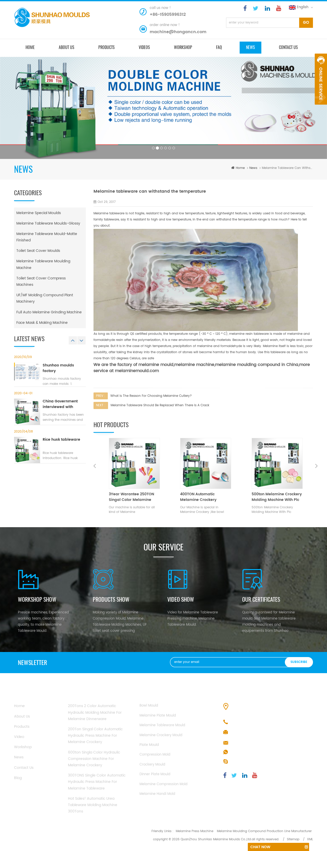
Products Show (111, 599)
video (19, 737)
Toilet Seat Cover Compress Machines (41, 281)
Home (19, 706)
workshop (23, 747)
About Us (22, 716)
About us (66, 47)
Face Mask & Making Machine (42, 323)
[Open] (321, 79)
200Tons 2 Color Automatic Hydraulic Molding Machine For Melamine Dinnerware (95, 712)
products (106, 47)
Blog (18, 778)
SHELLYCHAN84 (243, 761)
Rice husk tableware (61, 439)
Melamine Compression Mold (163, 784)
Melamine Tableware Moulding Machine (43, 264)
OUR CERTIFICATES (261, 599)
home (30, 47)
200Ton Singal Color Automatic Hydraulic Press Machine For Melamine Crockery (95, 735)
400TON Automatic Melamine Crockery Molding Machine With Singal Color (135, 497)
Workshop (183, 47)
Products (21, 727)
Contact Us (23, 768)
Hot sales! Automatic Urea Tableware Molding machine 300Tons (92, 805)
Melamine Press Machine (194, 831)
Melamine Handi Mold (157, 794)
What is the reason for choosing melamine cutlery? (151, 395)
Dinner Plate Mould (154, 774)
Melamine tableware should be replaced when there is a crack (160, 405)
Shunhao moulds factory (58, 368)
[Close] (321, 107)
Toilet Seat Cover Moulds (38, 251)
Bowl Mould (148, 705)
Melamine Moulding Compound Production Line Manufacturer (264, 831)
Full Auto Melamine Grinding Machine (49, 312)
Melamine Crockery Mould (160, 735)
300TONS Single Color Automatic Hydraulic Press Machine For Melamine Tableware (96, 781)
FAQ (219, 47)
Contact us (288, 47)
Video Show (180, 599)
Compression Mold (154, 754)
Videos (144, 47)
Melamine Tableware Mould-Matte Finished (46, 237)
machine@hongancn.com (178, 32)
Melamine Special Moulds (38, 213)
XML (310, 839)
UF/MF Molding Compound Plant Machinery (44, 298)
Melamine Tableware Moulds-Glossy (48, 223)
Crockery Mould (152, 764)
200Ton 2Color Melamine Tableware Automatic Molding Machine (280, 497)
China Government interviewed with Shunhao (60, 404)
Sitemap (293, 839)
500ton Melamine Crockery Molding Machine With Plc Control (211, 497)
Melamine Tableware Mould (162, 725)
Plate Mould (149, 745)
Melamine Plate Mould (157, 715)
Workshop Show (37, 599)
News (250, 47)
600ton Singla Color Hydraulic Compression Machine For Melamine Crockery (94, 758)
